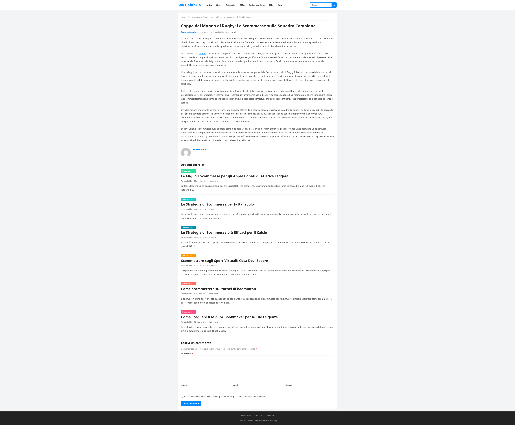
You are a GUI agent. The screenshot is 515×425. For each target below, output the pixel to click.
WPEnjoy (273, 420)
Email (236, 385)
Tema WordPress (261, 420)
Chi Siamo (269, 416)
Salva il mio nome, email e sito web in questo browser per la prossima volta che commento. (225, 396)
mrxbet (202, 53)
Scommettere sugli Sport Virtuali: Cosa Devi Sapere (224, 260)
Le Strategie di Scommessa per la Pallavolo (217, 204)
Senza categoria (194, 17)
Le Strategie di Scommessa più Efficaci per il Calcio (224, 232)
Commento (187, 353)
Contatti (258, 416)
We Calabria (189, 5)
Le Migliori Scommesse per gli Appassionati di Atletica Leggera (234, 176)
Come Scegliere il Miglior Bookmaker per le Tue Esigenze (229, 317)
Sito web (289, 385)
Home (183, 17)
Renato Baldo (202, 32)
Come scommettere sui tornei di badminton (218, 288)
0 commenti (231, 32)
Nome (184, 385)
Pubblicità (246, 416)
